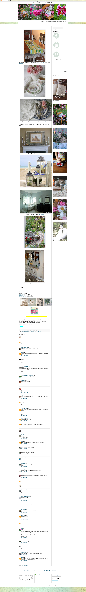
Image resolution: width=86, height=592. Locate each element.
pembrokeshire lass (23, 552)
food (50, 570)
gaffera (52, 585)
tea (22, 571)
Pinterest (24, 291)
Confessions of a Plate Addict (25, 446)
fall (44, 570)
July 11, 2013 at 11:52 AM (24, 344)
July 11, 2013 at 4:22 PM (24, 460)
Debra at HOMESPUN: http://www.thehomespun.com (28, 423)
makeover (29, 331)
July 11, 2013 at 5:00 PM (24, 471)
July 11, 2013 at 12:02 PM (24, 363)
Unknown (22, 340)
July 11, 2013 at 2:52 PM (24, 427)
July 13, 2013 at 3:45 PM (24, 554)
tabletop (35, 331)
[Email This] (32, 330)
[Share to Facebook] (35, 330)
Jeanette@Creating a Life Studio (25, 496)
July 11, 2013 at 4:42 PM (24, 466)
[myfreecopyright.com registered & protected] (40, 574)
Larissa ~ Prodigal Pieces (24, 418)
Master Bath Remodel (41, 214)
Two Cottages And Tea (24, 489)
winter (24, 571)
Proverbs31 (22, 570)
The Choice (54, 23)
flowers (47, 570)
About (48, 23)
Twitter (24, 289)
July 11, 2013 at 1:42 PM (24, 415)
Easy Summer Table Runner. (40, 62)
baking (28, 570)
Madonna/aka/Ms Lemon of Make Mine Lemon (27, 375)
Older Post (48, 563)
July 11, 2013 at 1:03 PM (24, 398)
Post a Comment (22, 562)
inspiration (57, 570)
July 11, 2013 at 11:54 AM (24, 349)
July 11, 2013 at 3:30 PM (24, 448)
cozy (39, 570)
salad (63, 570)
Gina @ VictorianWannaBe (24, 434)
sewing (33, 331)
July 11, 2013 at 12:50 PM (24, 392)
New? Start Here (27, 23)
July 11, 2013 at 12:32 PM (24, 377)
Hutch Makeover (41, 283)
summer (21, 571)
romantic (32, 331)
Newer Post (20, 563)
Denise (22, 528)
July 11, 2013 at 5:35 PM (24, 477)
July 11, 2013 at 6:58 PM (24, 487)
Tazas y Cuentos (23, 463)
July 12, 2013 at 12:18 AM (24, 525)
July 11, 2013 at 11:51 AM (24, 338)
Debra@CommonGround (24, 347)
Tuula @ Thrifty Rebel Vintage (25, 335)
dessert (41, 570)
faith (42, 570)
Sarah (22, 441)
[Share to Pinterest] (36, 330)
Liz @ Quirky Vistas (24, 457)
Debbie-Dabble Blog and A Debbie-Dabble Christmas (28, 387)
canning (30, 570)
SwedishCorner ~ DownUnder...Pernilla (26, 474)
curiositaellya (23, 521)
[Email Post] (31, 330)
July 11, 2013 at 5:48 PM (24, 482)
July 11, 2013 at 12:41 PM (24, 385)
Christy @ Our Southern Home (25, 429)
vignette (38, 331)
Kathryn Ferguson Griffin (24, 469)
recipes (62, 570)
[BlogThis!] (33, 330)
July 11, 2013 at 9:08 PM (24, 500)
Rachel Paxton (23, 515)
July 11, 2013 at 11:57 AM (24, 355)
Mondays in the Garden (40, 248)
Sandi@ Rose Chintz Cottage (25, 366)
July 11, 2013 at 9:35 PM (24, 512)
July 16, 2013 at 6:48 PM (24, 560)
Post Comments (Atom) (25, 565)
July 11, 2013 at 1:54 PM (24, 420)
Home (20, 23)
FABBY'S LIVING (23, 509)
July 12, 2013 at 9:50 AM (24, 549)
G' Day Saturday (21, 297)
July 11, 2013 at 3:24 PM (24, 438)
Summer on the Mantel (38, 153)
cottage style (33, 570)
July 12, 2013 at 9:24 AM (24, 537)
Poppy (22, 358)
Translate (59, 29)
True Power (60, 23)
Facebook (24, 290)
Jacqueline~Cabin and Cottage (25, 395)
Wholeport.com (21, 63)
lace (27, 331)
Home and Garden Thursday (23, 296)
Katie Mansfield (23, 451)
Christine (22, 484)
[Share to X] (34, 330)
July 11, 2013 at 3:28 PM (24, 443)
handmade (55, 570)
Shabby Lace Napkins (35, 121)
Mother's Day (19, 570)
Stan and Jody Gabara (24, 408)
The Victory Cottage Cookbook (38, 23)
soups (65, 570)
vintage (40, 331)
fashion (45, 570)
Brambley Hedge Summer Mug (40, 97)
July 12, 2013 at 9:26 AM (24, 542)
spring (67, 570)
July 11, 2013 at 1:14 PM (24, 405)
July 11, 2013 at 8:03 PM (24, 493)
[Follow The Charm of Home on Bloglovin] (56, 576)
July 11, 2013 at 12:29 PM (24, 372)
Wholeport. (46, 121)
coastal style (22, 331)
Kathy (22, 352)
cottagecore (36, 570)
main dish (60, 570)
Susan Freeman (23, 380)
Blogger (57, 585)
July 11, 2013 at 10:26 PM (24, 519)
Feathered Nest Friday (22, 295)
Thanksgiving (25, 570)
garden (26, 331)
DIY (24, 331)
